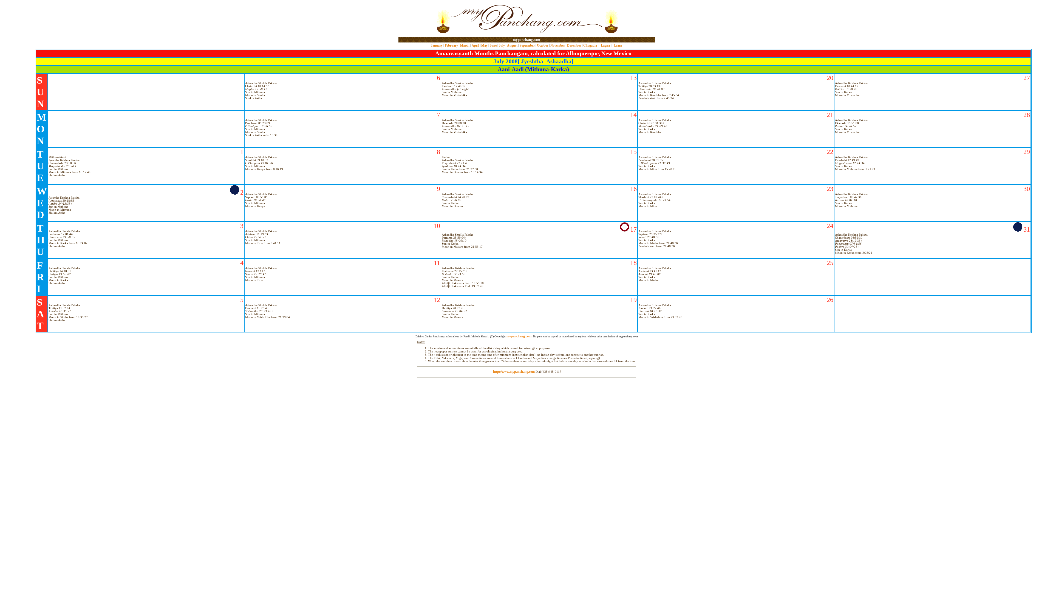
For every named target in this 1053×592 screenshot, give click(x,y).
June (493, 45)
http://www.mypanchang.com (514, 372)
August (512, 45)
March (464, 45)
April (475, 45)
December (574, 45)
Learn (618, 45)
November (557, 45)
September (527, 45)
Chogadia (590, 45)
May (484, 45)
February (451, 45)
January (437, 45)
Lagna (605, 45)
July (502, 45)
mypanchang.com (526, 40)
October (542, 45)
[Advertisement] (416, 19)
